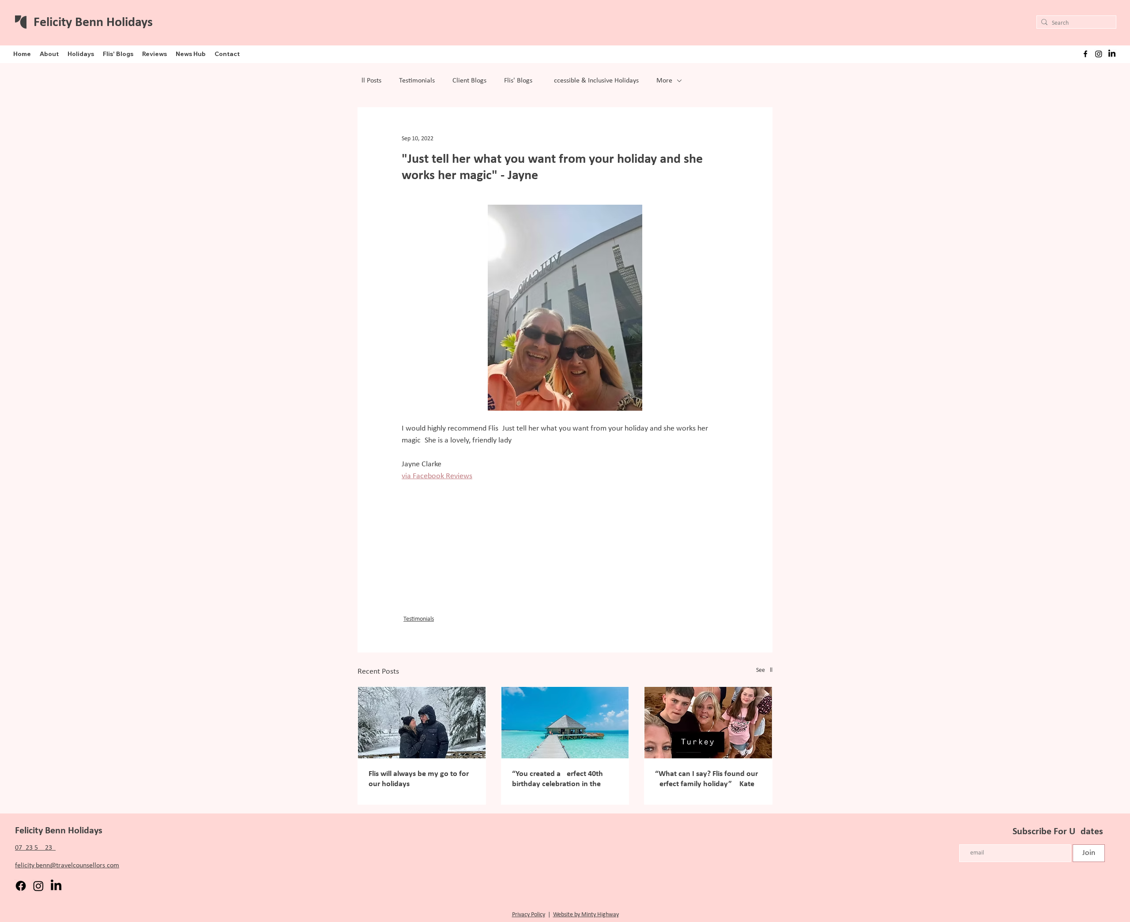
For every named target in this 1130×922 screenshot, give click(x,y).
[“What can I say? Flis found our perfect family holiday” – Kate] (708, 722)
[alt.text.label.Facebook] (1085, 53)
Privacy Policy (528, 914)
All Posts (369, 80)
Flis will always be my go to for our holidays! (419, 779)
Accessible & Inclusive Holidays (594, 80)
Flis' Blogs (518, 80)
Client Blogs (469, 80)
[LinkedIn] (1111, 53)
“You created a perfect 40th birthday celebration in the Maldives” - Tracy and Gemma (562, 779)
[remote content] (565, 549)
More (664, 80)
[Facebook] (20, 885)
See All (764, 670)
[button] (49, 53)
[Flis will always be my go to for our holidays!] (422, 722)
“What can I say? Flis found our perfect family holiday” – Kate (706, 779)
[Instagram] (1098, 53)
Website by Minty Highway (586, 914)
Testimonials (417, 80)
